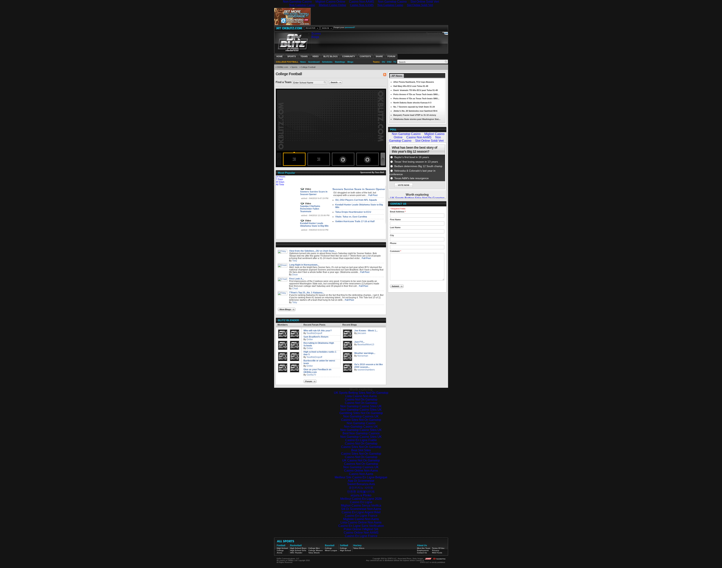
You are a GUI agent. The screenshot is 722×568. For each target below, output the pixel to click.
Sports (291, 56)
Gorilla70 (311, 374)
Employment (422, 550)
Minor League (331, 550)
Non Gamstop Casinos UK (361, 416)
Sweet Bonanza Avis (361, 484)
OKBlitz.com (282, 67)
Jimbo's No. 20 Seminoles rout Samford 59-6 (415, 111)
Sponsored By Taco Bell (372, 172)
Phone (393, 243)
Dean (295, 274)
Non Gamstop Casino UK (361, 426)
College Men (314, 548)
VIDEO (315, 56)
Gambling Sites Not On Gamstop (361, 413)
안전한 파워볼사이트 (361, 491)
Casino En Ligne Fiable (361, 440)
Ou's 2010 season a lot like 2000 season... (368, 365)
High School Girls (298, 550)
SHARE (379, 56)
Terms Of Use (438, 548)
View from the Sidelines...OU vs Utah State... (312, 251)
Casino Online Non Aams (361, 470)
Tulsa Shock (314, 553)
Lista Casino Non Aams (361, 396)
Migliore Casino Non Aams (361, 519)
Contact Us (422, 553)
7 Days (279, 179)
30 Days (280, 182)
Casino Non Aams (361, 474)
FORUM (391, 56)
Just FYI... (359, 342)
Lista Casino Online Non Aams (361, 522)
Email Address (398, 212)
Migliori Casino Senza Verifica (361, 505)
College (280, 550)
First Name (395, 219)
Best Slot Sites (361, 450)
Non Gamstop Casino (361, 423)
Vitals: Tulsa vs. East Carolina (351, 216)
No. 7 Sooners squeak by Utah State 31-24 (414, 107)
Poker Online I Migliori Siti (361, 529)
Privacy (435, 550)
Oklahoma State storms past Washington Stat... (416, 119)
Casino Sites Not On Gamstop (361, 419)
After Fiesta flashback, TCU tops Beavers (413, 82)
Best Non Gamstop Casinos (361, 433)
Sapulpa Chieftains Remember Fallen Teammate (310, 209)
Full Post (373, 195)
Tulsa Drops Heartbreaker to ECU (353, 212)
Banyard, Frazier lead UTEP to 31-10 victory (414, 115)
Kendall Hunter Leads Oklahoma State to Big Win (314, 224)
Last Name (395, 227)
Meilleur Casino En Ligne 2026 (361, 498)
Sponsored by (433, 33)
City (392, 235)
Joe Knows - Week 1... (366, 330)
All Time (280, 184)
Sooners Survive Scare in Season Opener (313, 193)
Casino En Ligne (361, 502)
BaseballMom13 (365, 344)
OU (383, 62)
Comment (395, 251)
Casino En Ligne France (361, 515)
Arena (279, 553)
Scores (316, 33)
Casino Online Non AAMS (361, 532)
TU (394, 62)
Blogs (315, 37)
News (303, 62)
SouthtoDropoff (314, 333)
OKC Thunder (296, 553)
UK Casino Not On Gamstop (361, 460)
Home (279, 56)
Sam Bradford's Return (315, 336)
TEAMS (304, 56)
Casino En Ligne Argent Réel (361, 512)
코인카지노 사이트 (361, 487)
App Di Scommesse (361, 480)
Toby (294, 260)
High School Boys (298, 548)
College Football (308, 67)
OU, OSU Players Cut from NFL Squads (356, 200)
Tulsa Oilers (358, 548)
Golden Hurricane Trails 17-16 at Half (355, 221)
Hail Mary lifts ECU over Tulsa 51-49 (410, 86)
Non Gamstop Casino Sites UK (361, 406)
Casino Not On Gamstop (361, 399)
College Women (315, 550)
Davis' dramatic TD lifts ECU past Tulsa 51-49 (415, 90)
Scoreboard (314, 62)
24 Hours (280, 176)
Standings (340, 62)
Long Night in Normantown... (304, 265)
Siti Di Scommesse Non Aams (361, 508)
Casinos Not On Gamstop (361, 463)
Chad (295, 288)
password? (350, 27)
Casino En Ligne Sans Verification (361, 525)
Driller (310, 339)
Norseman (362, 355)
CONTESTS (365, 56)
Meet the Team (423, 548)
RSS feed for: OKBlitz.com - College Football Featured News (384, 74)
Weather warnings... (364, 353)
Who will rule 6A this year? (317, 330)
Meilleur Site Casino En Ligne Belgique (361, 477)
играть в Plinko (361, 495)
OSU (389, 62)
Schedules (327, 62)
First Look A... (296, 278)
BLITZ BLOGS (330, 56)
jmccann (361, 333)
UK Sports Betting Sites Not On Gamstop (361, 392)
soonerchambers (366, 369)
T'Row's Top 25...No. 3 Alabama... (306, 292)
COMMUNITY (348, 56)
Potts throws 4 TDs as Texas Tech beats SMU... (416, 94)
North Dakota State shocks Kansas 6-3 (412, 102)
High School (282, 548)
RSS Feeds (437, 553)
